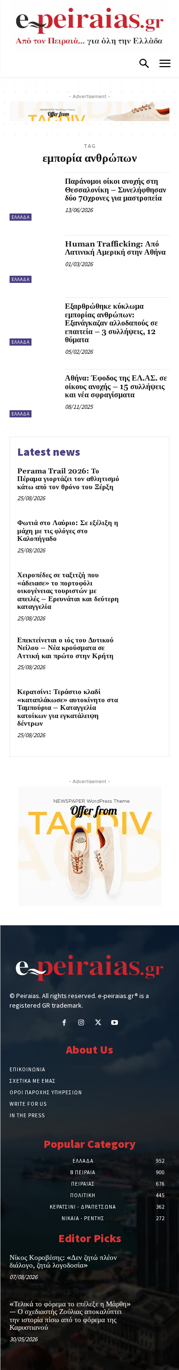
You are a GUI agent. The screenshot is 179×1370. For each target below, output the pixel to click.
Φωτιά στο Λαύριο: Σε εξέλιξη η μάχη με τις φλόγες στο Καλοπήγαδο (67, 530)
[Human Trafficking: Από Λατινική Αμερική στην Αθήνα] (34, 259)
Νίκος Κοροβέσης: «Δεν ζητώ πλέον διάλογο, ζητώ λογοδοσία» (63, 1261)
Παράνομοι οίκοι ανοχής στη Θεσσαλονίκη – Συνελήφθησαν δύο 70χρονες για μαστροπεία (115, 190)
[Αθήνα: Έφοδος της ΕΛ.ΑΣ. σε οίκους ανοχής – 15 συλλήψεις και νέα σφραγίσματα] (34, 393)
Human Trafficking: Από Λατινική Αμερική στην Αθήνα (115, 248)
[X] (98, 1023)
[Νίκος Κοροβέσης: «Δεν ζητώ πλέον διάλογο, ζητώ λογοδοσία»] (153, 1268)
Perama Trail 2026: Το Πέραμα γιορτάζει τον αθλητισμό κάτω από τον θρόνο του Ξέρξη (68, 479)
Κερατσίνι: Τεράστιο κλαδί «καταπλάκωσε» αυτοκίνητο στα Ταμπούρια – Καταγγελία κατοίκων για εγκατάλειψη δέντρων (67, 707)
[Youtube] (115, 1023)
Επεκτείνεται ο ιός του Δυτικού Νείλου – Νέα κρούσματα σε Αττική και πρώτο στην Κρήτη (65, 648)
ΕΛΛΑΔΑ (20, 217)
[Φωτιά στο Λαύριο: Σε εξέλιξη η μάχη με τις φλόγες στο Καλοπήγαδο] (143, 536)
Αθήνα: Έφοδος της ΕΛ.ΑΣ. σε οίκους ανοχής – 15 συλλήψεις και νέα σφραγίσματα (116, 386)
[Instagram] (81, 1023)
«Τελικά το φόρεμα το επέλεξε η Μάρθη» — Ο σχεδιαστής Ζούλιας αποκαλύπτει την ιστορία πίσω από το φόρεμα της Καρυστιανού (70, 1316)
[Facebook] (64, 1023)
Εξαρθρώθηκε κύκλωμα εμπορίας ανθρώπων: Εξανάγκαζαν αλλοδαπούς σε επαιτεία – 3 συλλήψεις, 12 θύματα (111, 323)
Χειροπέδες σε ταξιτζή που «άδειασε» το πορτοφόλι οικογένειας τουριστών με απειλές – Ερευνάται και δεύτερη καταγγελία (68, 591)
